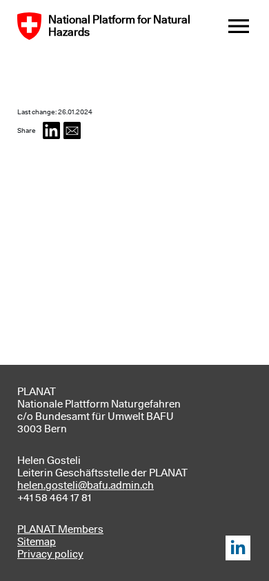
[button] (51, 130)
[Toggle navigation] (239, 26)
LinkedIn (238, 548)
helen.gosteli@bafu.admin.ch (85, 485)
